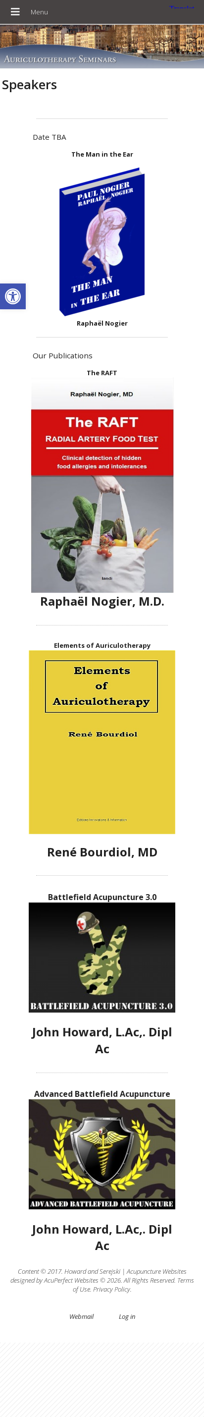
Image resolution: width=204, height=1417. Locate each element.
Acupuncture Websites (157, 1271)
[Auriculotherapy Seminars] (102, 47)
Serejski (110, 1271)
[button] (13, 296)
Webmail (81, 1316)
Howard (75, 1271)
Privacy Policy (111, 1289)
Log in (127, 1316)
